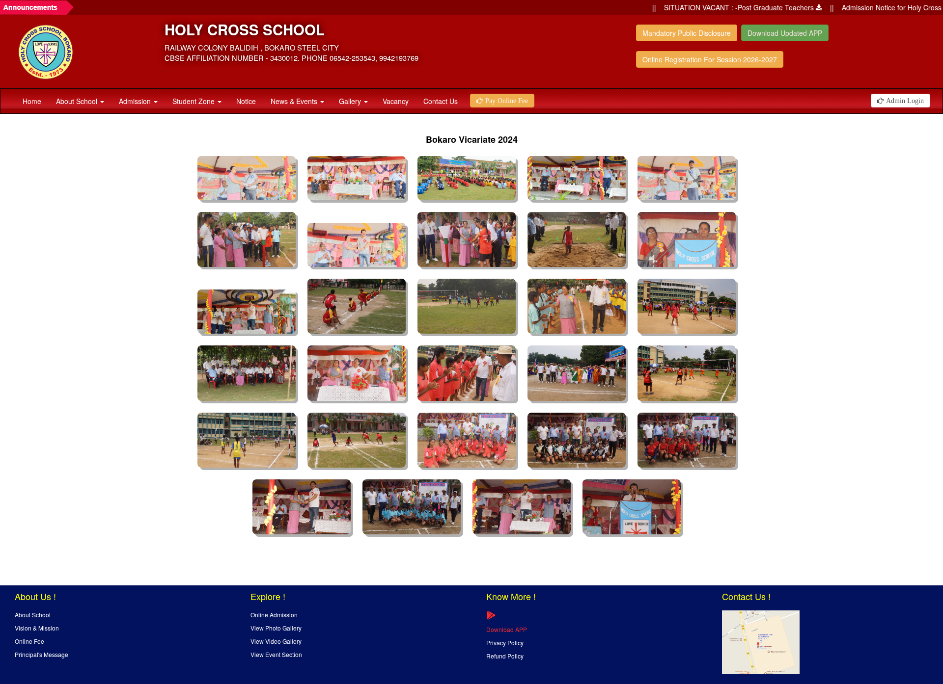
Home (32, 101)
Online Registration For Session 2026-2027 (709, 59)
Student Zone (194, 101)
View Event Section (276, 654)
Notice (246, 101)
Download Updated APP (785, 33)
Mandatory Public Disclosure (686, 33)
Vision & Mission (37, 628)
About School (77, 101)
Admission (136, 101)
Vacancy (396, 101)
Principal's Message (41, 654)
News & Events (295, 101)
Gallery (351, 101)
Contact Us (440, 101)
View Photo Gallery (276, 628)
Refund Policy (505, 656)
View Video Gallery (276, 641)
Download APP (506, 629)
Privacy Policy (505, 642)
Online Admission (274, 614)
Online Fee (29, 641)
